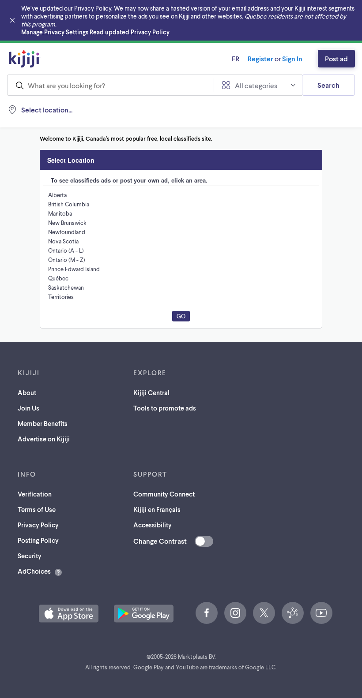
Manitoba (60, 213)
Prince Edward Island (74, 268)
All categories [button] (256, 85)
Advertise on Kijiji (44, 439)
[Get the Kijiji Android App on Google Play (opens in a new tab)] (143, 613)
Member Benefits (43, 423)
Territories (61, 296)
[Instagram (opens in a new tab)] (235, 613)
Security (29, 555)
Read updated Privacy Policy (130, 32)
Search (328, 85)
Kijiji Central (151, 392)
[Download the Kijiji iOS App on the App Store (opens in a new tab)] (68, 613)
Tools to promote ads (164, 408)
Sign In (292, 58)
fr (235, 58)
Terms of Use (37, 509)
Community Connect (164, 494)
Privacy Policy (38, 525)
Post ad (336, 58)
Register (260, 58)
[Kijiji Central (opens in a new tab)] (293, 613)
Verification (35, 494)
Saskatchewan (66, 287)
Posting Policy (38, 540)
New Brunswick (67, 222)
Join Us (28, 408)
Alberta (57, 194)
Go (181, 316)
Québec (58, 278)
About (27, 392)
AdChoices (34, 571)
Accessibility (152, 525)
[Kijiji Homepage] (24, 58)
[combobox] (110, 85)
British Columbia (68, 204)
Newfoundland (66, 231)
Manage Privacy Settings (54, 32)
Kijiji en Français (157, 509)
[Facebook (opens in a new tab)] (207, 613)
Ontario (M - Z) (66, 259)
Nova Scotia (63, 241)
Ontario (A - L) (66, 250)
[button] (68, 613)
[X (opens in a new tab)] (264, 613)
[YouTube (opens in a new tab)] (321, 613)
